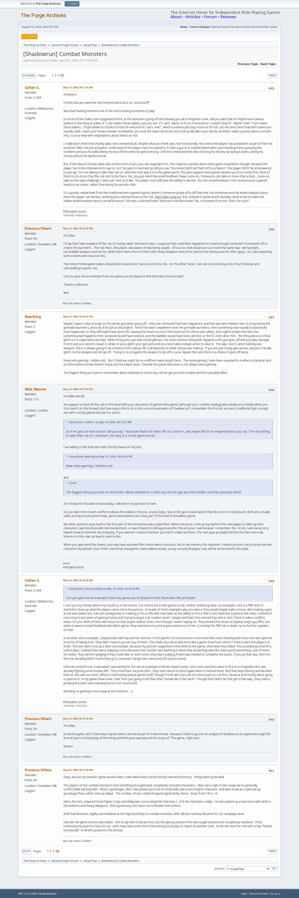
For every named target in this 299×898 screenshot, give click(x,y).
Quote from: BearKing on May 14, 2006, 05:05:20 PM (100, 456)
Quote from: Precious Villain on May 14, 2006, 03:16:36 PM (104, 589)
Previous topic (247, 64)
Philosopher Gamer (75, 211)
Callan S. (32, 87)
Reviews (228, 16)
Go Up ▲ (276, 893)
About (176, 16)
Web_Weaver (36, 389)
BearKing (33, 316)
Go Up (26, 851)
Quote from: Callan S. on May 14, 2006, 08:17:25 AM (100, 422)
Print (272, 75)
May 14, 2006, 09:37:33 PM (78, 389)
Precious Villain (38, 228)
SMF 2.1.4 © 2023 (27, 893)
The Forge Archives (43, 15)
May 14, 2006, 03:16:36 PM (78, 228)
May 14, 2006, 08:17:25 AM (78, 87)
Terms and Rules (258, 893)
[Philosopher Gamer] (26, 103)
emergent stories (73, 567)
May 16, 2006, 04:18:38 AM (78, 580)
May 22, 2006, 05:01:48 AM (78, 769)
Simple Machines (48, 893)
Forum (210, 16)
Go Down (28, 75)
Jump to (219, 868)
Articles (193, 16)
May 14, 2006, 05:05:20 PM (78, 316)
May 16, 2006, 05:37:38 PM (78, 718)
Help (243, 893)
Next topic (268, 64)
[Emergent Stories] (26, 405)
